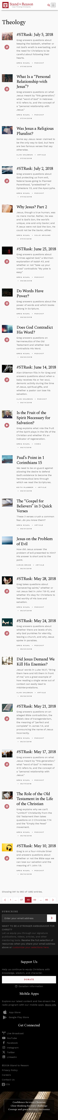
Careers (6, 1074)
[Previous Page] (5, 900)
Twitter (11, 1052)
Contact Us (8, 1079)
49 (35, 900)
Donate (29, 979)
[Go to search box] (49, 5)
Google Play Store (19, 1017)
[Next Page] (53, 900)
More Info (50, 1004)
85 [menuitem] (46, 899)
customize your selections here (30, 947)
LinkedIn (12, 1057)
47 (22, 900)
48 (29, 900)
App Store (15, 1012)
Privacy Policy (10, 1070)
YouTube (12, 1038)
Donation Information (31, 986)
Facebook (12, 1042)
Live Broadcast (15, 1033)
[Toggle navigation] (53, 5)
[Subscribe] (51, 918)
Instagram (13, 1047)
